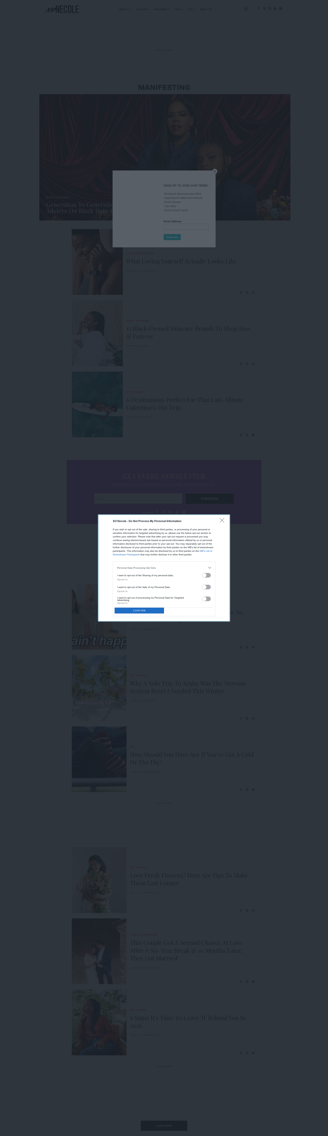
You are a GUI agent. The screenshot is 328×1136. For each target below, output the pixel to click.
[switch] (206, 575)
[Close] (223, 521)
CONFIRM (139, 610)
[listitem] (164, 568)
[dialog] (164, 568)
